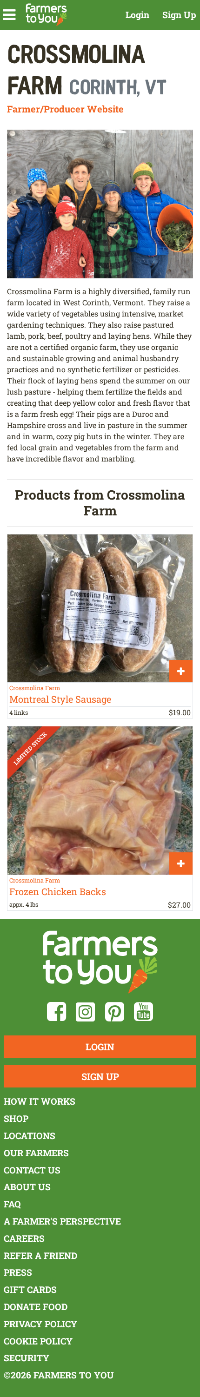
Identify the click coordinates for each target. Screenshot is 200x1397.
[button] (9, 15)
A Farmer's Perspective (62, 1221)
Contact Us (32, 1170)
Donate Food (35, 1306)
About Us (27, 1187)
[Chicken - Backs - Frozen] (100, 800)
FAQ (12, 1204)
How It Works (39, 1101)
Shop (16, 1118)
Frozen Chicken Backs (57, 891)
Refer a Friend (40, 1255)
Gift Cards (30, 1289)
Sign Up (179, 14)
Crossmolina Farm (34, 688)
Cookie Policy (38, 1341)
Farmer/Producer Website (65, 109)
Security (26, 1358)
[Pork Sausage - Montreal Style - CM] (100, 608)
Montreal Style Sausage (60, 699)
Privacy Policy (40, 1324)
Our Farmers (36, 1153)
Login (137, 14)
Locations (29, 1135)
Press (18, 1272)
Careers (24, 1238)
